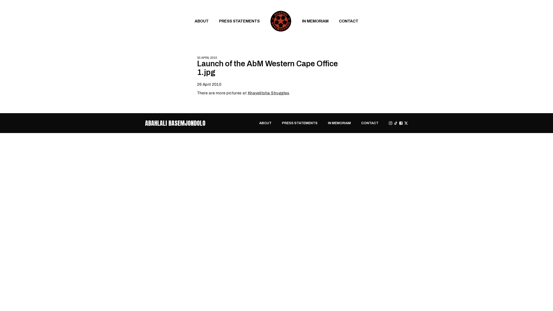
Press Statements (239, 21)
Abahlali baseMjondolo (175, 123)
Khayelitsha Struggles (268, 93)
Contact (348, 21)
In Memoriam (315, 21)
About (202, 21)
